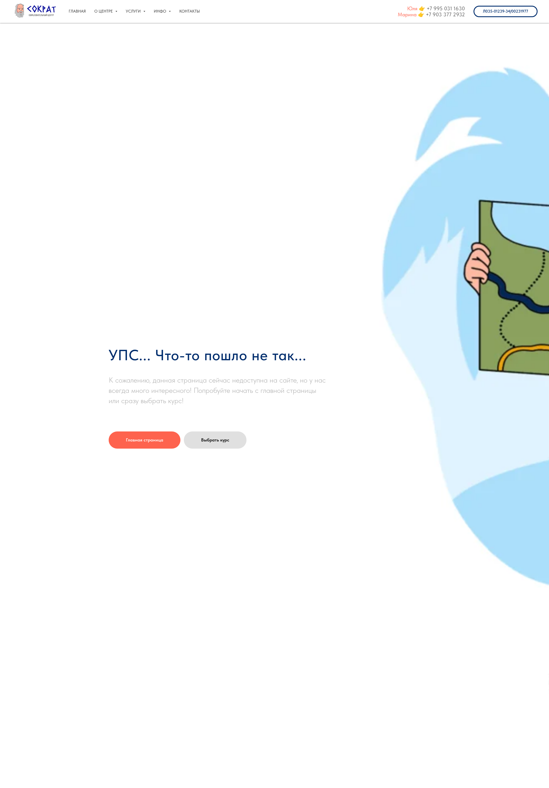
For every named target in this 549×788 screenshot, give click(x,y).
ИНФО (160, 11)
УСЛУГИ (134, 11)
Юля (412, 8)
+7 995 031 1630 (446, 8)
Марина (407, 14)
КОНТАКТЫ (189, 11)
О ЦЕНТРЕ (104, 11)
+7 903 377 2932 (445, 14)
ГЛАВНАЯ (77, 11)
